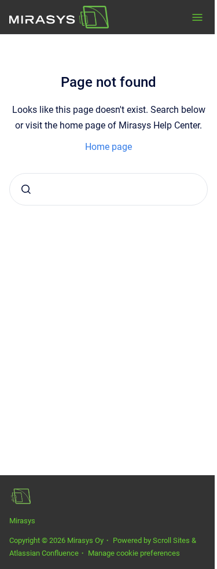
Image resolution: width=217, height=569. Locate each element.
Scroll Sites (171, 540)
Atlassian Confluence (44, 553)
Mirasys (22, 520)
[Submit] (26, 189)
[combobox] (108, 189)
